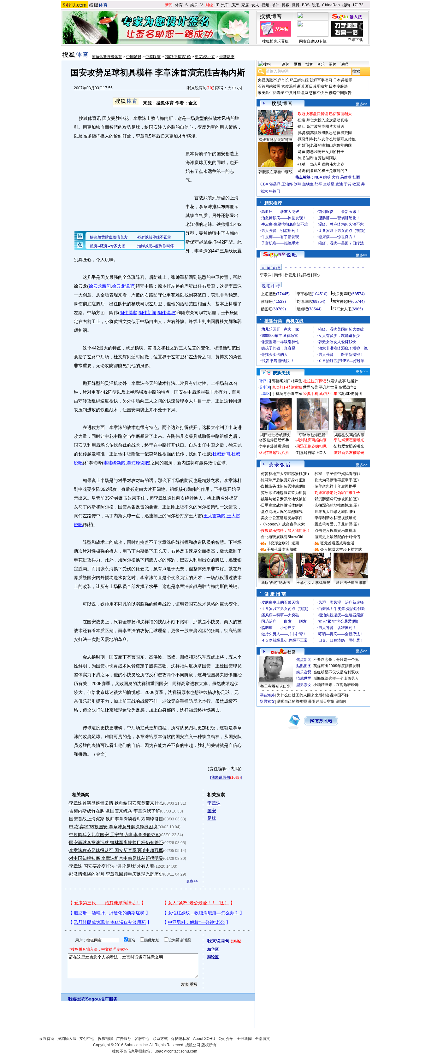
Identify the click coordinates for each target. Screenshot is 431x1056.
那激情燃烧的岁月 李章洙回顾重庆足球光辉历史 (116, 874)
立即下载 (355, 40)
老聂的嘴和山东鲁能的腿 (331, 145)
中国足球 (133, 57)
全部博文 (262, 1038)
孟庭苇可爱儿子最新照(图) (337, 524)
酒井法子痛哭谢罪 (351, 582)
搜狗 (346, 5)
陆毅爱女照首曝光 (349, 446)
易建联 (345, 177)
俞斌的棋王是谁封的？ (329, 170)
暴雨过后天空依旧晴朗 (327, 701)
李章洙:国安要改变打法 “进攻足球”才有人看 (111, 866)
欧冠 (356, 184)
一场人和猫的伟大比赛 (325, 164)
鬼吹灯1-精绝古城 (287, 387)
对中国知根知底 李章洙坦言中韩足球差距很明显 (116, 858)
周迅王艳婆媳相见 (311, 446)
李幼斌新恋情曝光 (349, 440)
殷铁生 (308, 184)
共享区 (264, 393)
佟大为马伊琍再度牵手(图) (337, 480)
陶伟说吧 (166, 312)
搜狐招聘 (105, 1038)
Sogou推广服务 (102, 998)
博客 (285, 5)
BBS (306, 5)
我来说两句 (196, 88)
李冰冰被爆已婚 (312, 435)
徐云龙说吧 (123, 286)
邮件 (275, 5)
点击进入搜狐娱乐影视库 (335, 530)
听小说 (264, 387)
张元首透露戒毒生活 (337, 543)
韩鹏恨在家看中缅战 (275, 172)
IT (217, 5)
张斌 (301, 164)
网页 (297, 64)
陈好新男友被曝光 (349, 452)
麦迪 (339, 184)
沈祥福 (304, 275)
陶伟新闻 (147, 312)
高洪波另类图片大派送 (325, 126)
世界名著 (310, 387)
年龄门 (274, 191)
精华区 (213, 949)
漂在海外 (267, 695)
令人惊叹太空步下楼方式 (341, 549)
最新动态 (226, 57)
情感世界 (303, 678)
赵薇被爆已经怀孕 (274, 440)
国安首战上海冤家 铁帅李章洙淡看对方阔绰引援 (116, 818)
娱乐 (194, 5)
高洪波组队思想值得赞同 (331, 133)
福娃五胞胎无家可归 (275, 140)
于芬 (347, 184)
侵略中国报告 (340, 93)
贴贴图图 (303, 666)
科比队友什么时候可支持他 (333, 139)
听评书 (264, 381)
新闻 (169, 5)
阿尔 (317, 275)
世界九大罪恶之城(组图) (335, 511)
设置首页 (46, 1038)
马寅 (301, 152)
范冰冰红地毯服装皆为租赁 (283, 492)
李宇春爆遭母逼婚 (274, 446)
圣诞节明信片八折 (274, 452)
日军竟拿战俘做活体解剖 (282, 505)
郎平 (318, 184)
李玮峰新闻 (114, 462)
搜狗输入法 (66, 1038)
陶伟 (278, 275)
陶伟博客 (128, 312)
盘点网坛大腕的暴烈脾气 (282, 511)
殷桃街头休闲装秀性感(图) (283, 486)
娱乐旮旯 (303, 672)
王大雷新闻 (215, 515)
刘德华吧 (304, 301)
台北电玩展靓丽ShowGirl (282, 537)
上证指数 (268, 294)
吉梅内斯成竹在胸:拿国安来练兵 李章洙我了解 (114, 810)
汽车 (225, 5)
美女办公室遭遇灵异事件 (282, 518)
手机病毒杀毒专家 (287, 393)
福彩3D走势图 (350, 393)
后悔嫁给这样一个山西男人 (336, 678)
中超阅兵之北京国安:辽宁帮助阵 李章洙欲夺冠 (114, 834)
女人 (255, 5)
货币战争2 (347, 387)
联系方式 (160, 1038)
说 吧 (291, 254)
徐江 (301, 126)
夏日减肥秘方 (316, 86)
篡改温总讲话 (292, 86)
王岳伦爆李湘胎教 (282, 549)
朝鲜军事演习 (321, 80)
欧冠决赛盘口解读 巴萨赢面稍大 (325, 114)
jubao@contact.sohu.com (175, 1051)
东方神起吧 (341, 301)
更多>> (192, 881)
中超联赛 (153, 57)
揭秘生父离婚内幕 (349, 435)
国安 (211, 810)
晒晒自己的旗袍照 (292, 701)
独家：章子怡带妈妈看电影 (337, 474)
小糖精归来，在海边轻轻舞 (336, 685)
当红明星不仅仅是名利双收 (336, 672)
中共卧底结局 (296, 93)
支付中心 (87, 1038)
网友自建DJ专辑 (313, 41)
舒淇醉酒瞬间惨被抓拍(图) (337, 499)
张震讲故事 (336, 381)
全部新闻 (244, 1038)
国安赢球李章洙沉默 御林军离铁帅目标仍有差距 (116, 842)
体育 (179, 5)
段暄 (301, 120)
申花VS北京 (205, 57)
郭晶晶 (274, 184)
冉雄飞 (303, 145)
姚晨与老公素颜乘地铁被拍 (283, 499)
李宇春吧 (304, 294)
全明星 (328, 184)
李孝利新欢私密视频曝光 (335, 518)
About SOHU (204, 1038)
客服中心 (142, 1038)
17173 (357, 5)
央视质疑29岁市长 (273, 80)
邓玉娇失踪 (299, 80)
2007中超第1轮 (178, 57)
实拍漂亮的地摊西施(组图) (337, 505)
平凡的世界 (328, 387)
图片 (332, 64)
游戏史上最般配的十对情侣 (337, 537)
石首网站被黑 (269, 86)
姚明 (327, 177)
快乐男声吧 (341, 294)
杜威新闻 (221, 453)
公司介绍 (225, 1038)
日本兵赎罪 (342, 80)
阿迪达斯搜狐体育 (107, 57)
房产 (235, 5)
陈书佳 (303, 158)
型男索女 (303, 685)
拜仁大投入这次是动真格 (327, 120)
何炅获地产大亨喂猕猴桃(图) (285, 474)
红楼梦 (352, 381)
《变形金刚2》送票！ (285, 543)
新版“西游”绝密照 (275, 582)
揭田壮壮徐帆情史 (275, 435)
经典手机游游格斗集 (320, 393)
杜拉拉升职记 (314, 381)
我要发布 (77, 998)
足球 (211, 818)
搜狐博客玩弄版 (275, 41)
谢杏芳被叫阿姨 (323, 158)
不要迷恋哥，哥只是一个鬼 (336, 659)
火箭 (335, 177)
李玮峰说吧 (138, 462)
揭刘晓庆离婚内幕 (311, 440)
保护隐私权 (180, 1038)
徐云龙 (290, 275)
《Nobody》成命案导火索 (283, 524)
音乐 (321, 64)
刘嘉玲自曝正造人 (311, 452)
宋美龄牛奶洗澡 (271, 93)
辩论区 (213, 957)
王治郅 (287, 184)
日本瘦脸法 (338, 86)
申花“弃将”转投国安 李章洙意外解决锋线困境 (113, 826)
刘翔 (297, 184)
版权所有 (208, 1045)
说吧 (316, 5)
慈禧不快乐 (318, 93)
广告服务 (123, 1038)
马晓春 (303, 170)
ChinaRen (331, 5)
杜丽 (356, 177)
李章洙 (214, 803)
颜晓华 (303, 139)
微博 (295, 5)
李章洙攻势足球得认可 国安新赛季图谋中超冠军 (116, 850)
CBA (264, 184)
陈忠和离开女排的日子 (325, 152)
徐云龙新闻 (100, 286)
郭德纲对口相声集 (287, 381)
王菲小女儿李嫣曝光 (313, 582)
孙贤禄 (303, 133)
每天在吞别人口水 (275, 686)
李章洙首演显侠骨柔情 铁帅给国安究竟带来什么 (116, 803)
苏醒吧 (266, 301)
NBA (318, 177)
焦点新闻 (303, 659)
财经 (209, 5)
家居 (245, 5)
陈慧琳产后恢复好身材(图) (283, 480)
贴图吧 (266, 309)
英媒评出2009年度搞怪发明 (336, 666)
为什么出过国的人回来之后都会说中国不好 (313, 695)
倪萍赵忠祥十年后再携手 (335, 486)
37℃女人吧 (341, 309)
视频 (265, 5)
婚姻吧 (302, 309)
